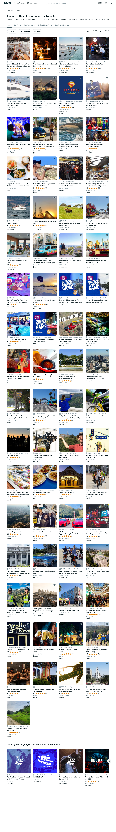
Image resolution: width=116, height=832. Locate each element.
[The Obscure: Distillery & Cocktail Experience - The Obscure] (45, 48)
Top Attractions (29, 25)
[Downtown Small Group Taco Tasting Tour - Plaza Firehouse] (45, 634)
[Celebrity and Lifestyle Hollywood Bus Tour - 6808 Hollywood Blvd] (71, 361)
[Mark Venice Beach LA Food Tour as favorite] (81, 585)
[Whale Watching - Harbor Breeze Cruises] (18, 207)
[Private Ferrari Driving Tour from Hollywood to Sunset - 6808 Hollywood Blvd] (18, 361)
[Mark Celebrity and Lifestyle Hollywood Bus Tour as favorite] (81, 351)
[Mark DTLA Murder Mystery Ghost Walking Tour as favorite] (107, 585)
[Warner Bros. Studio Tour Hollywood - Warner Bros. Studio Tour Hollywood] (97, 48)
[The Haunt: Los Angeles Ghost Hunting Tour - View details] (45, 673)
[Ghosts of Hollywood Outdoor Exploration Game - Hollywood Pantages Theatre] (45, 324)
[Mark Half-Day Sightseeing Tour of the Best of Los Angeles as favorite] (54, 390)
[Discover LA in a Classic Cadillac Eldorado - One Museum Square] (45, 556)
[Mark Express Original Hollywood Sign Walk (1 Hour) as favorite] (107, 624)
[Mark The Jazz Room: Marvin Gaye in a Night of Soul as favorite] (81, 750)
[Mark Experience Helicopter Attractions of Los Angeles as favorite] (107, 351)
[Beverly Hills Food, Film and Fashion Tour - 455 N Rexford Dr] (45, 440)
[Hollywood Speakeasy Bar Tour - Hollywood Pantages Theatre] (18, 634)
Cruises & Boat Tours (45, 25)
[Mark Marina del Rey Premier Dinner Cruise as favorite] (28, 235)
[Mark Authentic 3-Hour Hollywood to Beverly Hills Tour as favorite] (54, 158)
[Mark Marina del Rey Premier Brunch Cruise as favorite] (54, 274)
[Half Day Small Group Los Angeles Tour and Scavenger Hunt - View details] (45, 595)
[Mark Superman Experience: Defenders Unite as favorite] (81, 78)
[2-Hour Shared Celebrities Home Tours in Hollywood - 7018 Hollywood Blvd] (71, 168)
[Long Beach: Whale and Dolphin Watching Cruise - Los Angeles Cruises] (18, 88)
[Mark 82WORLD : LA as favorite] (55, 750)
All (9, 25)
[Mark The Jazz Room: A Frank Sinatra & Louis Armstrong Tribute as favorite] (29, 750)
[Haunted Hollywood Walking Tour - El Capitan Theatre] (71, 634)
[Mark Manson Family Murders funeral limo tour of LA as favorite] (54, 506)
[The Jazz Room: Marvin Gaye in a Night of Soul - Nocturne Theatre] (71, 761)
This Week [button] (37, 31)
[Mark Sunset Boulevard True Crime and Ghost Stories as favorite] (81, 663)
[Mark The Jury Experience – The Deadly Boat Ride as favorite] (107, 750)
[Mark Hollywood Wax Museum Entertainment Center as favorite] (107, 119)
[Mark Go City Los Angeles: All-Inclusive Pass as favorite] (54, 197)
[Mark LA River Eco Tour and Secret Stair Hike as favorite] (28, 703)
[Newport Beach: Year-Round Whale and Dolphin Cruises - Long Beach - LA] (71, 129)
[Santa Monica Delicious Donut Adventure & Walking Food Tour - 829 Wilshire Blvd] (18, 477)
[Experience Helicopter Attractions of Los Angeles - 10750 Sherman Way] (97, 361)
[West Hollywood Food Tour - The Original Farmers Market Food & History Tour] (45, 477)
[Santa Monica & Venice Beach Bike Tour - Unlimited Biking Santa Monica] (97, 400)
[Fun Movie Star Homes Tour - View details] (18, 324)
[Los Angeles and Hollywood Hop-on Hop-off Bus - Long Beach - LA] (97, 207)
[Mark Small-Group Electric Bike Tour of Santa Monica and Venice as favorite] (81, 546)
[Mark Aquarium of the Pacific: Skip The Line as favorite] (28, 119)
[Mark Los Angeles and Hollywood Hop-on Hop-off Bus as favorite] (107, 197)
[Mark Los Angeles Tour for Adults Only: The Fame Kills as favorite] (107, 546)
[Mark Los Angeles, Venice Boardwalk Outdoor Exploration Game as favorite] (107, 274)
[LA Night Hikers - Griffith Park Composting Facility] (18, 440)
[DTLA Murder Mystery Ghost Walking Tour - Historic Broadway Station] (97, 595)
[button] (19, 10)
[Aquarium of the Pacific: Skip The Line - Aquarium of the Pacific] (18, 129)
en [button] (101, 3)
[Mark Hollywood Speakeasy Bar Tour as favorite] (28, 624)
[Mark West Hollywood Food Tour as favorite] (54, 467)
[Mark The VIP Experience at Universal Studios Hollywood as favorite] (107, 78)
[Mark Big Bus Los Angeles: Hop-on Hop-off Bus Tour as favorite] (107, 235)
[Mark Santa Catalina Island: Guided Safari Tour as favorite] (81, 197)
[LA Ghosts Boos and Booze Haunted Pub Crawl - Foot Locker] (18, 673)
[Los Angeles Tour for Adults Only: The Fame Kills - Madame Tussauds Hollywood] (97, 556)
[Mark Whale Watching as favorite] (28, 197)
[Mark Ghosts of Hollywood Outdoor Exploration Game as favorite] (54, 314)
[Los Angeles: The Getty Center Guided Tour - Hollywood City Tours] (71, 245)
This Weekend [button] (24, 31)
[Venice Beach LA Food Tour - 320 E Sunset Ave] (71, 595)
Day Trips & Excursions (62, 25)
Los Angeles (10, 10)
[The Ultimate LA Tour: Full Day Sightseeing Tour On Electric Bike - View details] (97, 477)
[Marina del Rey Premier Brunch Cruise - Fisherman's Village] (45, 284)
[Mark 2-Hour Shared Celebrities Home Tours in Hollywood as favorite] (81, 158)
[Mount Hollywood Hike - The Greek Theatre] (18, 516)
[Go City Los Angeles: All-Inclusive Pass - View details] (45, 207)
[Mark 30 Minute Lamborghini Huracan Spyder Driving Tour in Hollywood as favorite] (81, 506)
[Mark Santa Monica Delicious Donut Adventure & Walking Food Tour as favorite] (28, 467)
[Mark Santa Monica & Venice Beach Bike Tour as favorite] (107, 390)
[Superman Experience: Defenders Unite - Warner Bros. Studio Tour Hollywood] (71, 88)
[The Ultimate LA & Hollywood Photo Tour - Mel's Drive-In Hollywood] (71, 440)
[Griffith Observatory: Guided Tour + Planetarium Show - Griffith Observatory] (45, 88)
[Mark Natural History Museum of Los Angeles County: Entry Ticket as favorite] (107, 158)
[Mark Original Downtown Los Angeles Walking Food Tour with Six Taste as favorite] (28, 158)
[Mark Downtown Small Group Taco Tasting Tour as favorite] (54, 624)
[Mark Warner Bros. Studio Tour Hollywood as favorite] (107, 38)
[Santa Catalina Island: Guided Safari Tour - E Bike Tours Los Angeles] (71, 207)
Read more (105, 19)
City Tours (17, 25)
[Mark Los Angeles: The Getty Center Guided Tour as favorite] (81, 235)
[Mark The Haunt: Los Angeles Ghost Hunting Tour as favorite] (54, 663)
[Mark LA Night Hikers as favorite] (28, 430)
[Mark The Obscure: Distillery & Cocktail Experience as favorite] (54, 38)
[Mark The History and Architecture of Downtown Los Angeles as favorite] (107, 663)
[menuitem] (9, 25)
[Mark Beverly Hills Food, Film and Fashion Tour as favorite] (54, 430)
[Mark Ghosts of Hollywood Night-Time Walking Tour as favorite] (107, 430)
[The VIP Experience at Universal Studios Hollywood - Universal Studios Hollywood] (97, 88)
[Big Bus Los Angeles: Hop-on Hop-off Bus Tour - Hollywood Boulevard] (97, 245)
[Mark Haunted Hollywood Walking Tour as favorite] (81, 624)
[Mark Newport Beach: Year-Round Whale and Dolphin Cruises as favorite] (81, 119)
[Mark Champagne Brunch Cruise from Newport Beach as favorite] (81, 38)
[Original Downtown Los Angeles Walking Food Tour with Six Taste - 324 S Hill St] (18, 168)
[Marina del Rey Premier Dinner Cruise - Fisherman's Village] (18, 245)
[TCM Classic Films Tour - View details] (71, 477)
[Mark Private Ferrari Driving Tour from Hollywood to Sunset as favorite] (28, 351)
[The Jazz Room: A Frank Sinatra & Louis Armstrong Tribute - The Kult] (19, 761)
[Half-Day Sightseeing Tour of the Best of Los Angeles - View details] (45, 400)
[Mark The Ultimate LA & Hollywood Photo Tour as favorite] (81, 430)
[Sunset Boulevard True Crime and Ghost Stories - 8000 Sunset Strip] (71, 673)
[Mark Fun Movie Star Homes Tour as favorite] (28, 314)
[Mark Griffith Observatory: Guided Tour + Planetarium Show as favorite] (54, 78)
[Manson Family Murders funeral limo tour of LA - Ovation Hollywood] (45, 516)
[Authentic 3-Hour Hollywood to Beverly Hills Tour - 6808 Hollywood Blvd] (45, 168)
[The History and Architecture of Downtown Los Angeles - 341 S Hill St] (97, 673)
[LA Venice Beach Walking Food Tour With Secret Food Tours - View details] (45, 361)
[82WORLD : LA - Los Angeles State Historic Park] (45, 761)
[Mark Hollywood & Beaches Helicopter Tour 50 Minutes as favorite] (107, 314)
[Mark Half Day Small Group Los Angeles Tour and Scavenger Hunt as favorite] (54, 585)
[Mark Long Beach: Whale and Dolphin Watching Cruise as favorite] (28, 78)
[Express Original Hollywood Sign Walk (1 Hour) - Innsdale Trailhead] (97, 634)
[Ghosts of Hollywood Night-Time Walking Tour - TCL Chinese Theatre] (97, 440)
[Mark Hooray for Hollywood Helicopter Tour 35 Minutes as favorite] (81, 314)
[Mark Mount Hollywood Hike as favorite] (28, 506)
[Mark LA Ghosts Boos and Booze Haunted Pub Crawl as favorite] (28, 663)
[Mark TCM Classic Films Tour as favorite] (81, 467)
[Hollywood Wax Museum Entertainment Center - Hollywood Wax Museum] (97, 129)
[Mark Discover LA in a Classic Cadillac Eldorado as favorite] (54, 546)
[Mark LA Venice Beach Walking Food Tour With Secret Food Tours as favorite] (54, 351)
